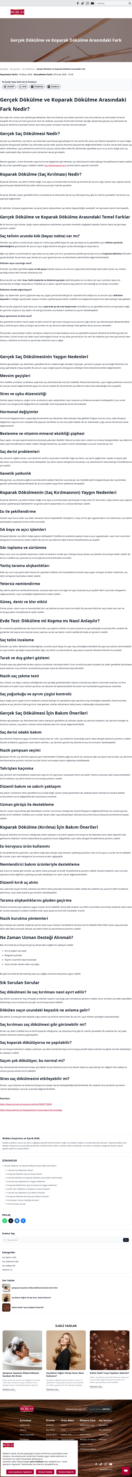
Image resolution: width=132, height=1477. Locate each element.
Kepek (82, 1430)
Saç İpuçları (15, 69)
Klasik (63, 1425)
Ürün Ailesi (67, 1420)
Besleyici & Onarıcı (88, 1439)
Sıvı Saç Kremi (52, 1439)
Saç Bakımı (103, 1425)
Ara (126, 1240)
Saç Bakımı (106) (9, 1257)
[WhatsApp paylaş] (4, 1220)
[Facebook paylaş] (23, 1220)
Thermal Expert (67, 1439)
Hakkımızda (25, 1425)
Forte (63, 1430)
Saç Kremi (50, 1430)
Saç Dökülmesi (28, 69)
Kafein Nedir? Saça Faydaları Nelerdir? (28, 1307)
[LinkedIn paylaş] (17, 1220)
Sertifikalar (24, 1439)
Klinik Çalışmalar (27, 1434)
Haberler (102, 1439)
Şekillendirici (51, 1434)
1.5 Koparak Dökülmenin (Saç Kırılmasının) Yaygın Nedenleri (31, 1185)
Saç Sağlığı (103, 1434)
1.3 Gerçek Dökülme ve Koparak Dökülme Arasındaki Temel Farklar (33, 1177)
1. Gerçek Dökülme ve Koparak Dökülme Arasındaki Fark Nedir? (29, 1165)
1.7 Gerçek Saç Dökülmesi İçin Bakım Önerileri (25, 1192)
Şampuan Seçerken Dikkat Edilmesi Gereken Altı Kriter (35, 1288)
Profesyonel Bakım (88, 1449)
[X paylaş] (10, 1220)
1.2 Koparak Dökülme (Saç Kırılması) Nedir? (23, 1174)
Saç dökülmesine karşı (55, 165)
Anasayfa (4, 69)
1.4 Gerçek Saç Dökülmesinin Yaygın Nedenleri (25, 1181)
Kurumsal (25, 1420)
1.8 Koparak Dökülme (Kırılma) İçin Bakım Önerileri (27, 1196)
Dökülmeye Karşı (87, 1425)
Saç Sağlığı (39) (8, 1265)
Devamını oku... (9, 1389)
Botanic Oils (66, 1434)
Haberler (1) (7, 1269)
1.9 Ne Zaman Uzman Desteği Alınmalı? (22, 1200)
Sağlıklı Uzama (86, 1444)
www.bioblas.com (106, 1469)
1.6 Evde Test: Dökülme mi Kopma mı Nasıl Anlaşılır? (27, 1189)
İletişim (23, 1430)
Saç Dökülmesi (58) (10, 1261)
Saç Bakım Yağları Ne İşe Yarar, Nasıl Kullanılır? (31, 1297)
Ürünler (50, 1420)
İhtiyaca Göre (88, 1420)
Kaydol (106, 1409)
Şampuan (50, 1425)
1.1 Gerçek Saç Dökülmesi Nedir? (19, 1170)
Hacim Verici (85, 1434)
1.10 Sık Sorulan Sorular (15, 1204)
